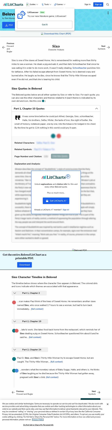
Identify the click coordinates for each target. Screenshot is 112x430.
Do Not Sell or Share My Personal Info (38, 425)
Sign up (98, 4)
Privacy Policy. (38, 419)
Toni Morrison (11, 18)
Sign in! (66, 209)
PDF (10, 25)
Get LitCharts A (58, 200)
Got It (45, 24)
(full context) (37, 309)
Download (24, 264)
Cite (60, 156)
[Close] (108, 404)
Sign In (88, 4)
